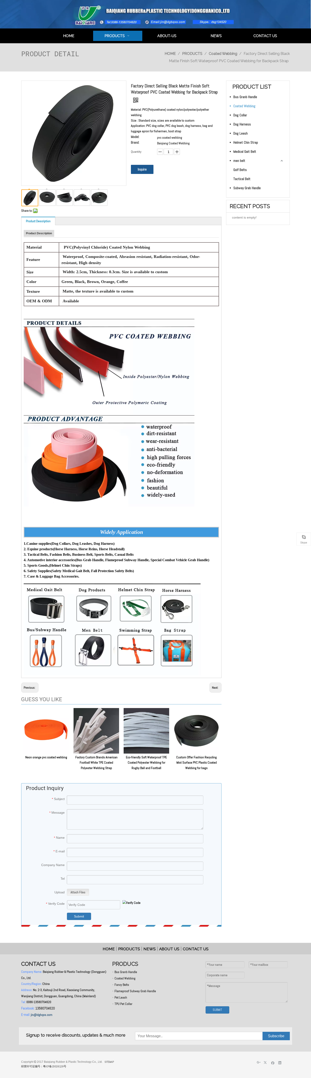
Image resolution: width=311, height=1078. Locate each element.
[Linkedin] (280, 1062)
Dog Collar (240, 115)
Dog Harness (242, 124)
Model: (135, 137)
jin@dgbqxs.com (41, 1015)
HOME (109, 949)
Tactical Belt (241, 178)
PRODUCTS (129, 949)
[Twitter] (266, 1062)
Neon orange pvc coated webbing (46, 757)
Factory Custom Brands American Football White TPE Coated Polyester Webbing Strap (96, 762)
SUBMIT (217, 1010)
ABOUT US (169, 949)
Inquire (142, 169)
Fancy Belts (122, 985)
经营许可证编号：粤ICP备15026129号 (43, 1066)
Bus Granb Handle (245, 96)
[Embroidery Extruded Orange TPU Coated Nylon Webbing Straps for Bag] (109, 461)
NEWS (149, 949)
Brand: (135, 143)
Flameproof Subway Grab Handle (135, 991)
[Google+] (259, 1062)
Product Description (38, 221)
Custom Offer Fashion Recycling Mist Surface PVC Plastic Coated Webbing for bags (196, 762)
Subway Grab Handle (247, 188)
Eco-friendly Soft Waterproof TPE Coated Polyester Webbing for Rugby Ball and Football (146, 762)
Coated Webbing (244, 106)
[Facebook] (273, 1062)
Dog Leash (240, 133)
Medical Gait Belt (244, 151)
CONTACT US (196, 949)
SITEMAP (109, 1062)
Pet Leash (121, 997)
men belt (239, 160)
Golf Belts (240, 169)
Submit (79, 916)
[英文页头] (155, 14)
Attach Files (78, 892)
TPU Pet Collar (123, 1004)
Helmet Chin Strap (245, 142)
